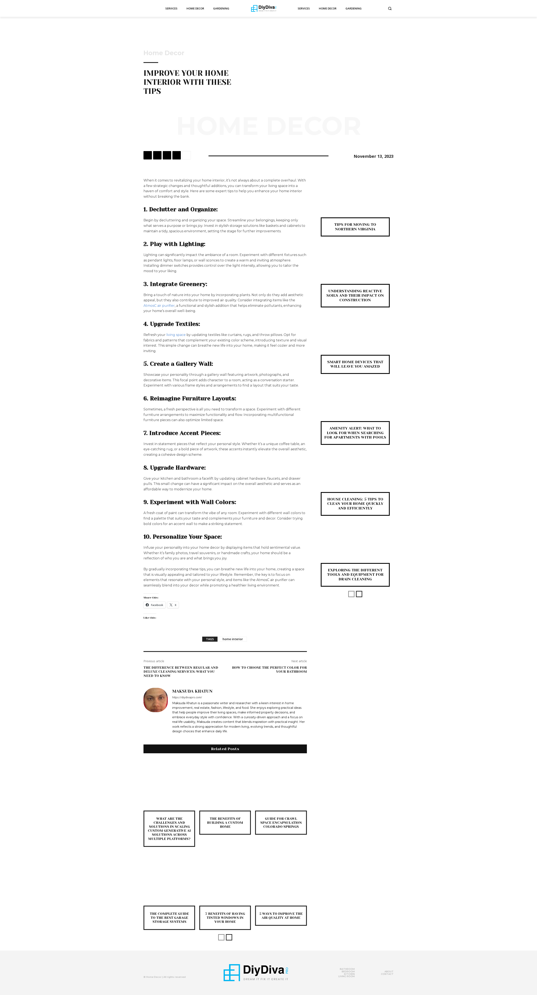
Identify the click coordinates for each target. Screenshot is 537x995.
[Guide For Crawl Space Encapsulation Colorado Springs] (281, 784)
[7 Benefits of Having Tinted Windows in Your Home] (225, 880)
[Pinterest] (167, 155)
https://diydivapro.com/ (187, 697)
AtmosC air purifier (159, 306)
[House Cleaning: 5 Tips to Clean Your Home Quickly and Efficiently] (355, 475)
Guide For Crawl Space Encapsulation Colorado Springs (281, 823)
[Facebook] (147, 155)
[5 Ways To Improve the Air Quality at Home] (281, 880)
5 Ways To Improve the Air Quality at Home (281, 916)
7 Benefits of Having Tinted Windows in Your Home (225, 918)
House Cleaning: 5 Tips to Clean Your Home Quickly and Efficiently (355, 503)
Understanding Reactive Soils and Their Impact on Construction (355, 295)
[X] (157, 155)
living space (176, 335)
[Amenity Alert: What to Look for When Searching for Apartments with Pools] (355, 404)
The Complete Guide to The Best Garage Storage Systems (169, 918)
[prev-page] (221, 937)
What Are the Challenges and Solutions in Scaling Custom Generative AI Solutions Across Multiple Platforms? (169, 829)
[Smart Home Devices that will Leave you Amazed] (355, 338)
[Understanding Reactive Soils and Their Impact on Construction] (355, 267)
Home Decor (163, 53)
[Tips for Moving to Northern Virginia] (355, 201)
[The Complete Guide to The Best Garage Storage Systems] (169, 880)
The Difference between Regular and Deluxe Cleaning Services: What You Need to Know (180, 672)
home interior (233, 639)
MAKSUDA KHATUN (192, 691)
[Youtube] (171, 968)
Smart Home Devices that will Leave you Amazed (355, 364)
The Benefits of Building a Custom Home (225, 823)
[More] (186, 155)
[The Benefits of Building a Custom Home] (225, 784)
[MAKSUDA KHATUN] (155, 711)
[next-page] (229, 937)
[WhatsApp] (176, 155)
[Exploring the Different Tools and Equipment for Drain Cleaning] (355, 546)
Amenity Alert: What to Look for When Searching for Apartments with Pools (355, 432)
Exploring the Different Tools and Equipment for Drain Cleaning (355, 574)
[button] (390, 8)
